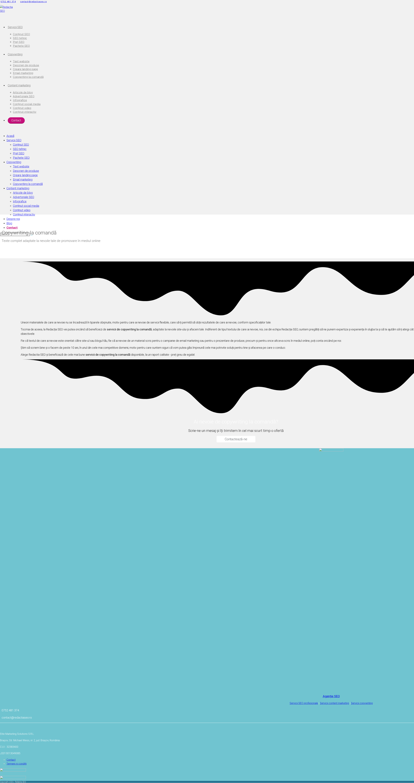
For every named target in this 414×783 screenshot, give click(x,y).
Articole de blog (23, 192)
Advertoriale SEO (23, 197)
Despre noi (13, 219)
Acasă (10, 136)
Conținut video (21, 210)
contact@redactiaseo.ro (33, 1)
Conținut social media (26, 205)
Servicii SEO (13, 140)
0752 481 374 (8, 1)
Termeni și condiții (16, 763)
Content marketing (17, 188)
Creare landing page (25, 175)
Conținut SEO (21, 144)
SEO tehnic (20, 149)
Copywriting (13, 162)
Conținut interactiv (24, 214)
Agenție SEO (331, 696)
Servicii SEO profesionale (304, 703)
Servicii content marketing (334, 703)
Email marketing (23, 179)
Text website (21, 166)
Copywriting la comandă (28, 184)
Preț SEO (18, 153)
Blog (9, 223)
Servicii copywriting (362, 703)
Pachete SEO (21, 157)
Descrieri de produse (26, 170)
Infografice (20, 201)
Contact (12, 227)
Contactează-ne (236, 439)
